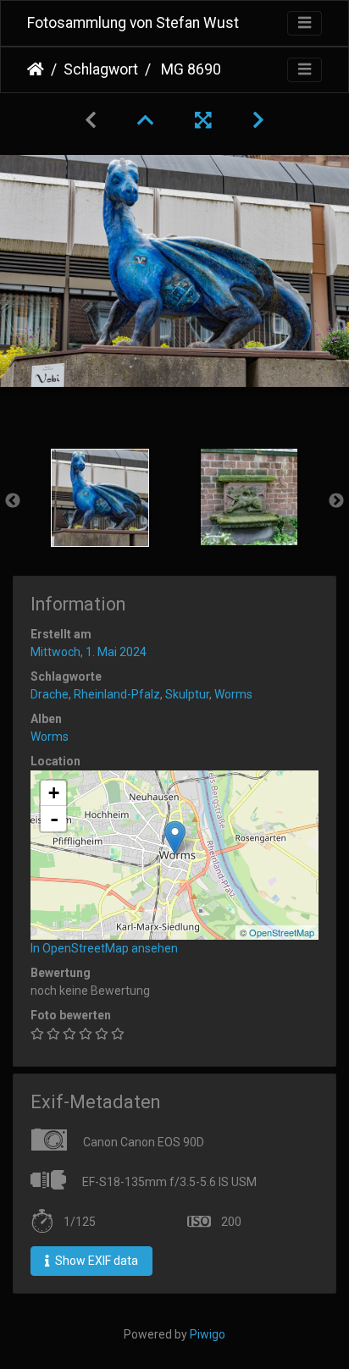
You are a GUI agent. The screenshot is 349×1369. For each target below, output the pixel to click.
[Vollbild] (203, 120)
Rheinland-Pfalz (117, 694)
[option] (99, 497)
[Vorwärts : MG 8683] (258, 120)
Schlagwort (101, 69)
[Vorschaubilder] (145, 120)
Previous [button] (12, 501)
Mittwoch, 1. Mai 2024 (88, 652)
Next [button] (336, 501)
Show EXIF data (95, 1260)
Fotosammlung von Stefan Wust (133, 22)
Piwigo (207, 1334)
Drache (49, 694)
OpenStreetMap (281, 932)
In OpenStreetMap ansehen (104, 948)
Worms (233, 694)
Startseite (35, 69)
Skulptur (187, 694)
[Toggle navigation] (304, 23)
